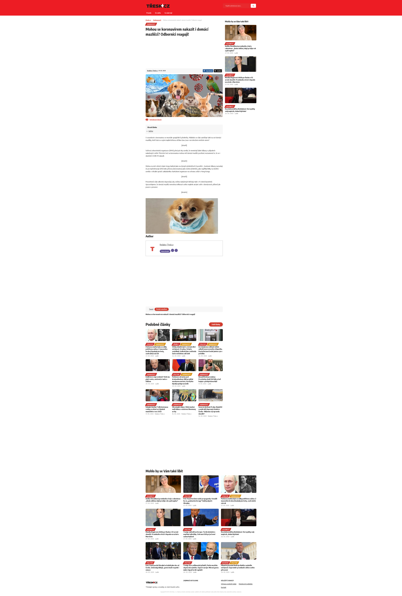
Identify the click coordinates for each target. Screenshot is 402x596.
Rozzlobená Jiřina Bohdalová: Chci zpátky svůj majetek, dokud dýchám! (240, 110)
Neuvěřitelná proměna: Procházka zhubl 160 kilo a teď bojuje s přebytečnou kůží (209, 379)
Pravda (148, 13)
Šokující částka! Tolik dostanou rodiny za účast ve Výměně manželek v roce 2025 (157, 409)
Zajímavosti (157, 20)
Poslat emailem (161, 309)
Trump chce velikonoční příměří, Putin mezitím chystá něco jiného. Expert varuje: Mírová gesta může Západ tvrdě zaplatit (200, 567)
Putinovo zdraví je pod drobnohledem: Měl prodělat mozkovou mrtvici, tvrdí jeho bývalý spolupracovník (182, 380)
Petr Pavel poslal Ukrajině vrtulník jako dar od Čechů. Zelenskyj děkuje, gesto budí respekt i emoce (162, 567)
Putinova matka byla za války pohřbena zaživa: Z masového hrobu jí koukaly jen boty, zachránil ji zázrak (156, 350)
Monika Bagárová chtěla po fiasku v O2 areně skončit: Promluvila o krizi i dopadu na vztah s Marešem (240, 79)
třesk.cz (148, 20)
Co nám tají (168, 13)
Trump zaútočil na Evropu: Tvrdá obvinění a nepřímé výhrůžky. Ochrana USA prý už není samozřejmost (199, 534)
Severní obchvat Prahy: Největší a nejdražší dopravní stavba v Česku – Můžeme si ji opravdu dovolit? (210, 410)
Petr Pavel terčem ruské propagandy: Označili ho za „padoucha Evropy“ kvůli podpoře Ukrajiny (200, 501)
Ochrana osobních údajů (228, 584)
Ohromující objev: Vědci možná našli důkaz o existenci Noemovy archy (184, 409)
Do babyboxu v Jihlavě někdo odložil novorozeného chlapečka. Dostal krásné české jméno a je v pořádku (210, 350)
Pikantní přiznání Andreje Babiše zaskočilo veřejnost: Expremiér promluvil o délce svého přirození (238, 567)
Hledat (253, 6)
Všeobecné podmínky (246, 584)
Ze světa (158, 13)
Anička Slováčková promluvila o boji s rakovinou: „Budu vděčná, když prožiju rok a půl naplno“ (240, 48)
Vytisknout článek (155, 120)
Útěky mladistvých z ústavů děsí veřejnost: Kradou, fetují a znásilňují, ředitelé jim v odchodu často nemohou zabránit (184, 350)
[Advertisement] (184, 53)
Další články (216, 324)
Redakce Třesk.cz (152, 70)
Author (151, 131)
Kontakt (223, 587)
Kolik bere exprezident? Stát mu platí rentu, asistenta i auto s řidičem (158, 379)
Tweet (151, 309)
